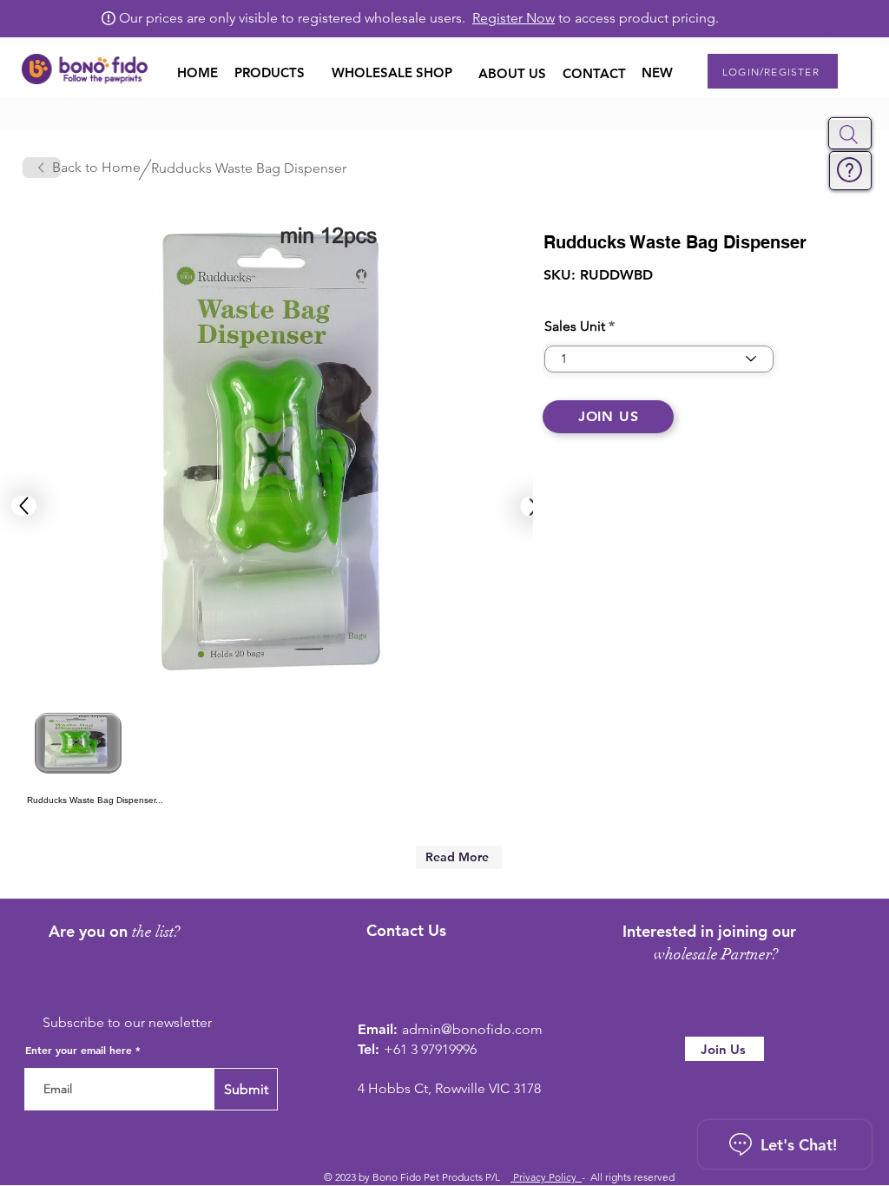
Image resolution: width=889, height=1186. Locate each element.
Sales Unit (574, 326)
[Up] (23, 506)
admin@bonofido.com (472, 1029)
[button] (849, 134)
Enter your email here (78, 1049)
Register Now (513, 18)
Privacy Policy (546, 1176)
